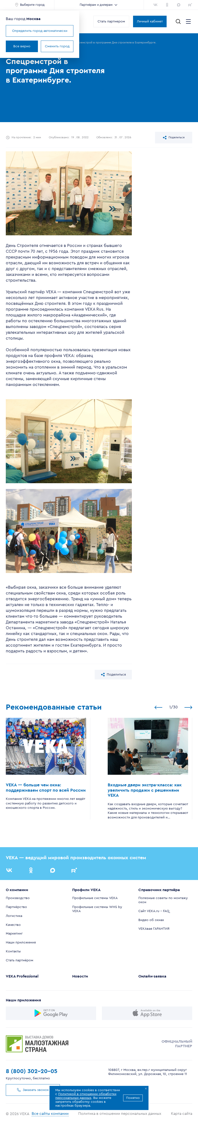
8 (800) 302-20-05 (31, 1071)
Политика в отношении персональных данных (119, 1114)
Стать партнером (111, 21)
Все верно (21, 46)
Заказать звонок (36, 1090)
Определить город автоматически (39, 31)
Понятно (133, 1098)
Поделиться (176, 137)
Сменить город (57, 46)
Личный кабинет (150, 21)
